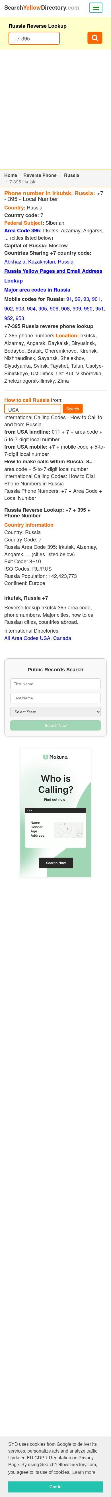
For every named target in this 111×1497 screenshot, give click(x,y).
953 (20, 318)
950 (88, 308)
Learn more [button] (83, 1472)
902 (8, 308)
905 (42, 308)
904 (31, 308)
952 (8, 318)
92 (78, 298)
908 (65, 308)
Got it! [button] (56, 1487)
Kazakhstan (41, 261)
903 (20, 308)
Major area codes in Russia (37, 289)
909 (77, 308)
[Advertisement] (55, 109)
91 (69, 298)
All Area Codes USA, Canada (37, 637)
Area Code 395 (22, 230)
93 (86, 298)
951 (99, 308)
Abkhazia (14, 261)
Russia (71, 175)
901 (96, 298)
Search (72, 409)
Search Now (56, 725)
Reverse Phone (40, 175)
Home (10, 175)
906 (54, 308)
